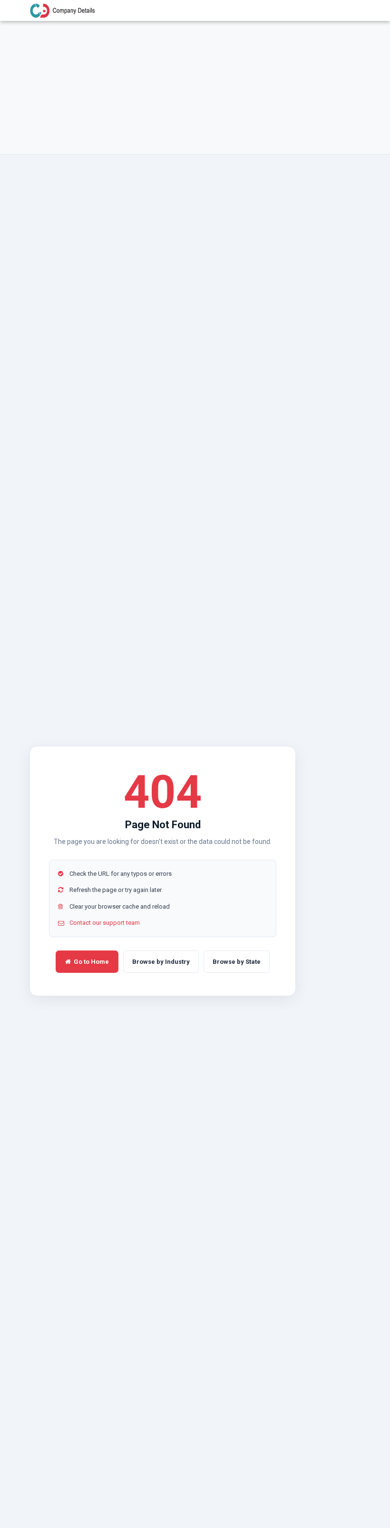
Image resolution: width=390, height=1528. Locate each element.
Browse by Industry (161, 961)
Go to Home (91, 961)
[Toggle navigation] (348, 10)
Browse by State (237, 961)
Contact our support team (104, 922)
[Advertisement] (195, 87)
